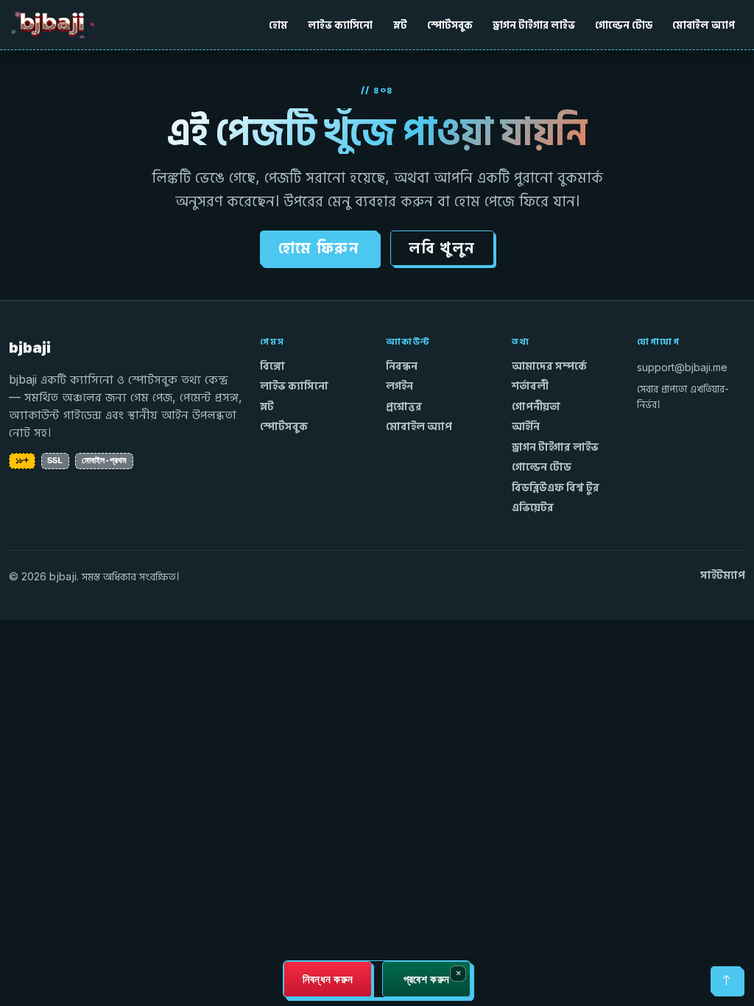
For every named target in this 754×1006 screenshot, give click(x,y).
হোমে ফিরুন (319, 248)
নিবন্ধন (401, 366)
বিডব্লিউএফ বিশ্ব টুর (555, 487)
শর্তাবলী (530, 386)
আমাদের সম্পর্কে (549, 366)
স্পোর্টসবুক (450, 24)
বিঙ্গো (272, 366)
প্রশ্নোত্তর (404, 406)
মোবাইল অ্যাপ (703, 24)
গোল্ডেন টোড (623, 24)
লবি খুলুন (442, 248)
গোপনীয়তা (536, 406)
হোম (278, 24)
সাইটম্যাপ (722, 575)
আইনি (526, 426)
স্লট (400, 24)
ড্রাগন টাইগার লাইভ (534, 24)
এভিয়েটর (533, 507)
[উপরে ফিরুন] (726, 980)
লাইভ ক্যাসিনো (340, 24)
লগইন (399, 386)
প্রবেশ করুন (426, 978)
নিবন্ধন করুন (328, 978)
